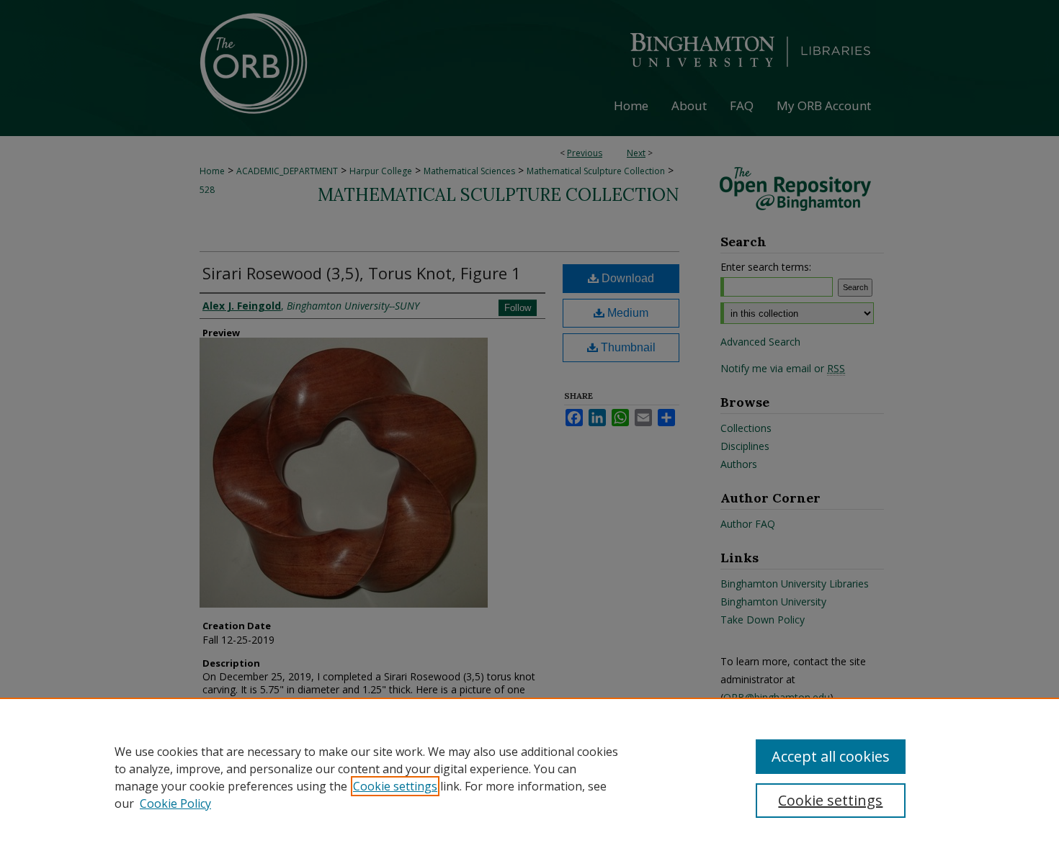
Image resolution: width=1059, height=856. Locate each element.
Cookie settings (395, 786)
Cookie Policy (175, 803)
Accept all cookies (831, 756)
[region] (529, 777)
